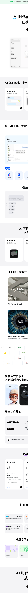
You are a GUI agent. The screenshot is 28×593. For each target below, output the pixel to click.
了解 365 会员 (8, 487)
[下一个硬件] (6, 205)
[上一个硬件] (6, 203)
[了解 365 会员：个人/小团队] (21, 487)
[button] (14, 518)
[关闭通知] (24, 2)
